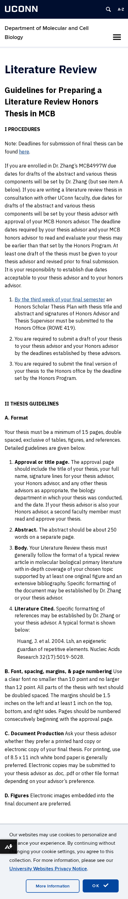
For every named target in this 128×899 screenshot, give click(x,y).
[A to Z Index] (121, 9)
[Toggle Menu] (116, 37)
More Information (53, 886)
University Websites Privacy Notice (48, 869)
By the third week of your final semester (60, 299)
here (24, 151)
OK (97, 885)
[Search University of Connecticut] (108, 9)
